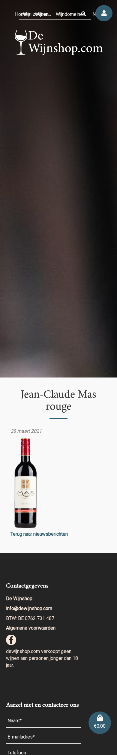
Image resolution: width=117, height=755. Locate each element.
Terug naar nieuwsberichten (39, 534)
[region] (58, 189)
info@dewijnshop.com (29, 608)
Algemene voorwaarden (31, 628)
